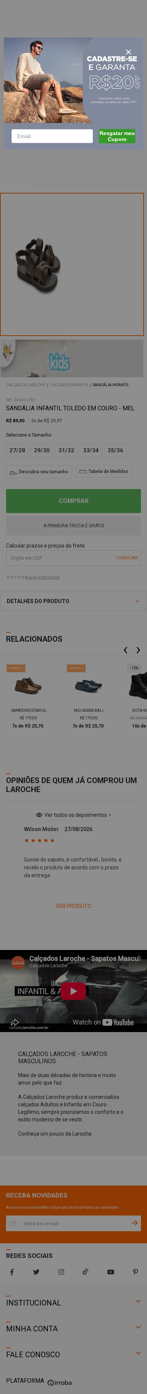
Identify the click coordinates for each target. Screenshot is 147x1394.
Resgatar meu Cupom (117, 136)
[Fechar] (128, 52)
